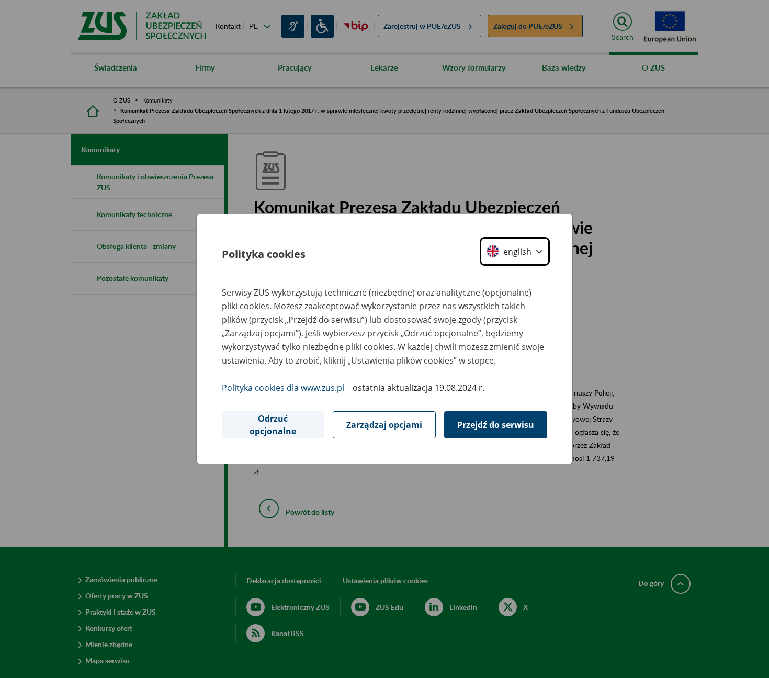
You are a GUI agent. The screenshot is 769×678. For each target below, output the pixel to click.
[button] (514, 251)
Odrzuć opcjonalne (273, 425)
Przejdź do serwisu (495, 425)
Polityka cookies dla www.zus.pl (283, 387)
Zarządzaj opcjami (384, 425)
